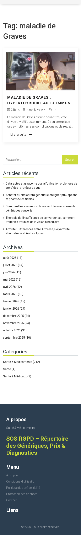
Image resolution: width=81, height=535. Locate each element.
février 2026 (14, 301)
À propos (12, 475)
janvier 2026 (14, 308)
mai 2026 (12, 279)
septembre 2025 (17, 337)
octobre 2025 (15, 330)
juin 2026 (12, 272)
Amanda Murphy (36, 109)
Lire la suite (18, 134)
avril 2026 (12, 286)
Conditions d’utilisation (21, 481)
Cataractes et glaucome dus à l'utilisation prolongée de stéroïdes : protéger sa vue (41, 185)
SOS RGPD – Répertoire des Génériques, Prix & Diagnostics (37, 445)
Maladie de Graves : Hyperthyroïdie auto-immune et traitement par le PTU (40, 100)
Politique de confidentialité (23, 487)
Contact (11, 500)
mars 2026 (13, 294)
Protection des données (21, 494)
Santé (9, 369)
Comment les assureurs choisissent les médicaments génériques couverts (41, 208)
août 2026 (12, 257)
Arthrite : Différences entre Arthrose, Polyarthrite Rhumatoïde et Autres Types (38, 231)
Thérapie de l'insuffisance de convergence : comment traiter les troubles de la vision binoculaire (40, 220)
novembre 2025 (16, 323)
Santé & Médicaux (17, 376)
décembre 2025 (16, 315)
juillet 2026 (13, 265)
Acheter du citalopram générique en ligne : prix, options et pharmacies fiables (41, 197)
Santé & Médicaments (21, 362)
